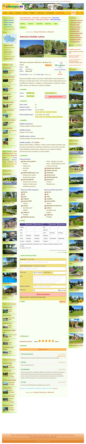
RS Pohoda (5, 242)
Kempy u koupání (9, 22)
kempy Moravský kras (10, 162)
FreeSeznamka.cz (8, 59)
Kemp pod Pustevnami (9, 396)
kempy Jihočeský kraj (25, 18)
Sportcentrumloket (73, 52)
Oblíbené (79, 45)
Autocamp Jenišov (75, 23)
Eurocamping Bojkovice (76, 37)
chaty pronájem (75, 439)
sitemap (63, 435)
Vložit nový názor (43, 349)
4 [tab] (44, 60)
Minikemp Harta (7, 371)
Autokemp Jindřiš (75, 39)
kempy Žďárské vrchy (8, 166)
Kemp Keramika (7, 174)
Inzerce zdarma (8, 52)
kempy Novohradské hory (10, 164)
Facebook (35, 435)
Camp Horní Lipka (7, 363)
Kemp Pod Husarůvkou (75, 237)
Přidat (72, 45)
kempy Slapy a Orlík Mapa (42, 19)
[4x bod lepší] (49, 341)
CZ (73, 13)
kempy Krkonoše (7, 151)
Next (65, 49)
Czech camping (19, 435)
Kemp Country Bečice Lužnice (8, 111)
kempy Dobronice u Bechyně (44, 32)
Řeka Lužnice (55, 18)
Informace (41, 13)
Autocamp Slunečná (8, 405)
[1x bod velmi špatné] (39, 341)
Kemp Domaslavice (74, 185)
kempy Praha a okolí (10, 154)
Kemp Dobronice (7, 68)
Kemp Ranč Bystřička (8, 215)
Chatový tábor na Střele (9, 228)
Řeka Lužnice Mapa (55, 19)
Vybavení (30, 23)
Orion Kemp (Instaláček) (9, 120)
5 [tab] (47, 60)
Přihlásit (32, 13)
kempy (13, 435)
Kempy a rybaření (9, 20)
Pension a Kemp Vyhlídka (9, 380)
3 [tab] (42, 60)
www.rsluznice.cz (50, 93)
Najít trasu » (48, 65)
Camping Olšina (74, 31)
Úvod (5, 13)
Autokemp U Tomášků (8, 255)
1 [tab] (37, 60)
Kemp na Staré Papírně (9, 77)
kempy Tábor (35, 18)
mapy (67, 439)
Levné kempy (7, 54)
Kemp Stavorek (7, 94)
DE (77, 13)
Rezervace (48, 23)
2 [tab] (39, 60)
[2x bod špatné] (43, 341)
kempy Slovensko (9, 27)
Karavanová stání (9, 18)
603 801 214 (30, 93)
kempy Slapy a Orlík (46, 18)
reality (32, 439)
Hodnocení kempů (9, 47)
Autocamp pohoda (7, 128)
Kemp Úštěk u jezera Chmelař (8, 348)
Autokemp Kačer (75, 29)
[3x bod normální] (46, 341)
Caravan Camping (75, 27)
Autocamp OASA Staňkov (75, 277)
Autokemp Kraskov (74, 290)
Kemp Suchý (6, 340)
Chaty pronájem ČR (9, 29)
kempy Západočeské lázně (10, 152)
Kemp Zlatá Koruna (74, 226)
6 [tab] (49, 60)
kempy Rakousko (46, 441)
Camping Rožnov (7, 283)
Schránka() (50, 13)
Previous (21, 49)
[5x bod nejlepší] (52, 341)
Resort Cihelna (6, 86)
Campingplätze (28, 435)
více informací (66, 1)
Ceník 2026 (39, 23)
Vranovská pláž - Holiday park (9, 331)
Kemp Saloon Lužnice (8, 102)
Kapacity (22, 23)
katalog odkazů (59, 439)
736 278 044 (30, 96)
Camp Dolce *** (73, 213)
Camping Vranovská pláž (76, 20)
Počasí (25, 13)
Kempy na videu (8, 45)
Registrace (57, 435)
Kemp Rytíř (6, 136)
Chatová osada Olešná (75, 171)
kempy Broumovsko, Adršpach (10, 158)
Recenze (18, 13)
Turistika (36, 142)
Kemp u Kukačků (75, 35)
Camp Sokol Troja (7, 307)
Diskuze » (55, 388)
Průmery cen (7, 50)
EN (82, 13)
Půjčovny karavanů (9, 56)
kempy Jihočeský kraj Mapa (27, 19)
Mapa (11, 13)
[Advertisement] (9, 423)
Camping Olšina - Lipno (9, 202)
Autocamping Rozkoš (76, 33)
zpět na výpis (29, 32)
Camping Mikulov (7, 388)
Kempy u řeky (8, 24)
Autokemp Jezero (7, 323)
